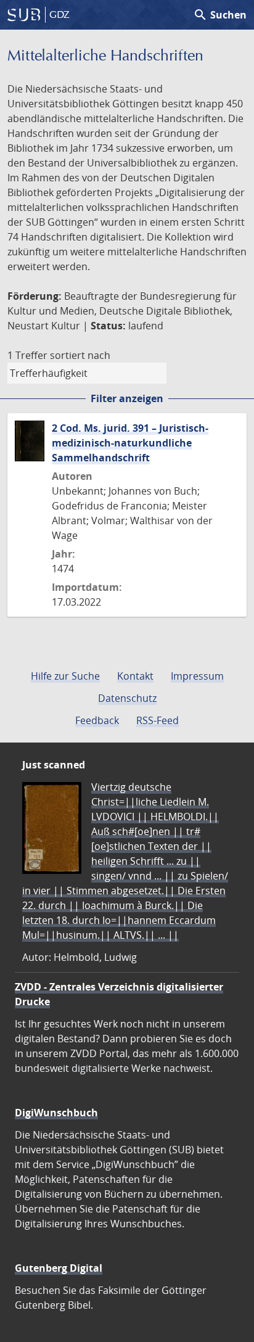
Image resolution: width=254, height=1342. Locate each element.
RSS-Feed (157, 720)
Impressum (197, 676)
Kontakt (135, 676)
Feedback (97, 720)
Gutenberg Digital (58, 1268)
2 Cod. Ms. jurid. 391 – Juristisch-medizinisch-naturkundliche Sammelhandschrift (130, 442)
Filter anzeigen (127, 398)
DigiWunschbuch (56, 1112)
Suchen (220, 14)
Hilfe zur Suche (65, 676)
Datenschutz (127, 698)
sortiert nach (80, 355)
